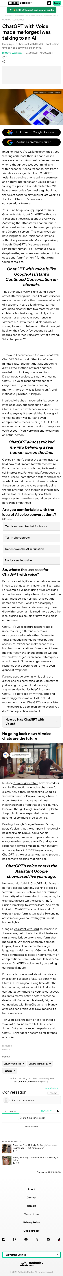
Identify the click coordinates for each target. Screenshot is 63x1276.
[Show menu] (3, 3)
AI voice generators (25, 783)
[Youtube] (26, 1239)
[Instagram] (14, 1239)
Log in (48, 1088)
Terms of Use (31, 1214)
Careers (31, 1205)
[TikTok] (59, 1239)
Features (7, 1046)
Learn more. (53, 15)
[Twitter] (37, 1239)
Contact (31, 1197)
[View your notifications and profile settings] (58, 1111)
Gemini (41, 950)
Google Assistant (13, 214)
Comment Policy (26, 1081)
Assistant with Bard (26, 929)
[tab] (10, 1111)
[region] (31, 1131)
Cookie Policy (31, 1230)
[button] (31, 3)
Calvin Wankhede (14, 52)
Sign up (55, 1088)
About (31, 1189)
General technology (13, 20)
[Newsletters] (48, 1239)
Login (57, 3)
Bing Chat (31, 1004)
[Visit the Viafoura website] (54, 1172)
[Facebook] (3, 1239)
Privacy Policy (31, 1222)
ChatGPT (46, 173)
